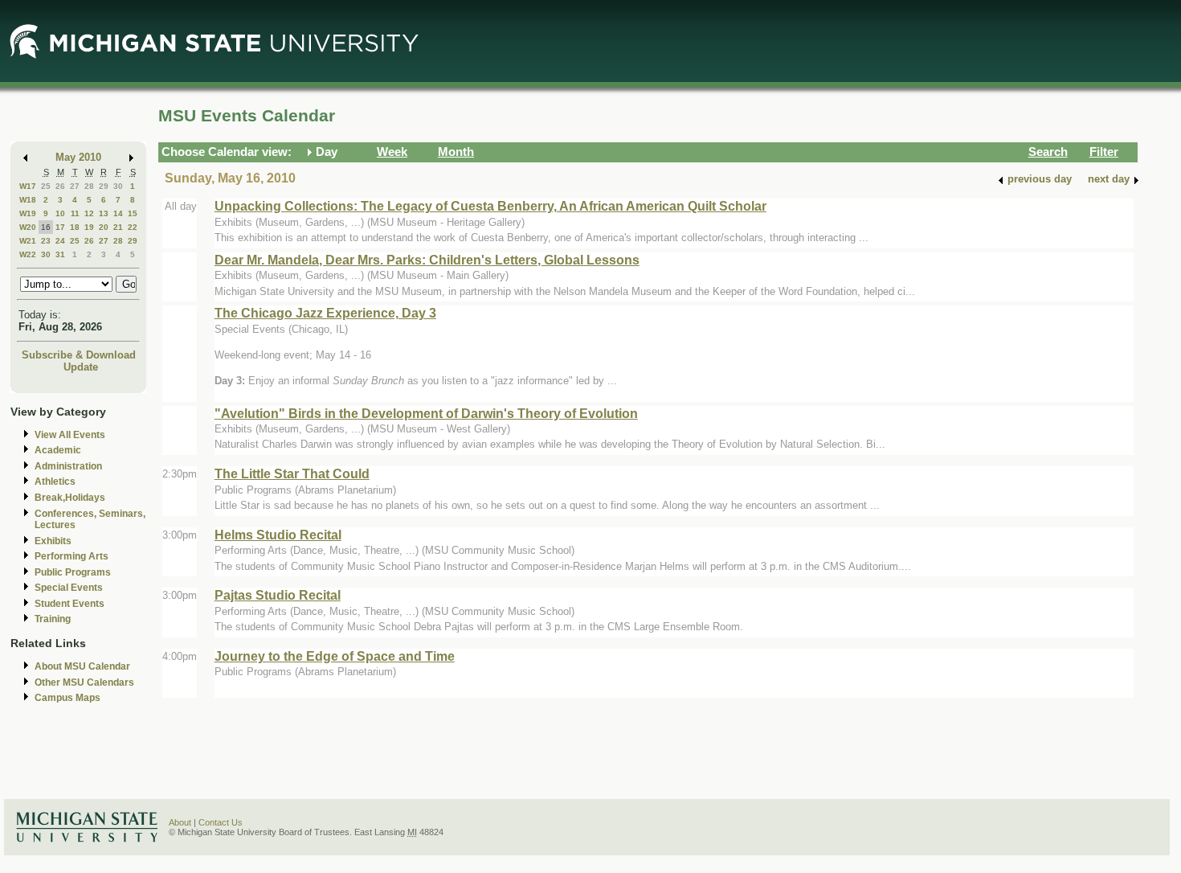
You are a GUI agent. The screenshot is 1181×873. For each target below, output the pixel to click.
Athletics (55, 481)
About (180, 822)
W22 (27, 254)
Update (80, 367)
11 (75, 213)
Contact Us (220, 822)
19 (89, 227)
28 (89, 186)
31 (60, 254)
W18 (27, 199)
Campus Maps (67, 697)
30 (118, 186)
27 (75, 186)
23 (46, 240)
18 (75, 227)
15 (132, 213)
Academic (58, 450)
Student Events (69, 603)
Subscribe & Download (79, 355)
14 (118, 213)
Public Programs (73, 572)
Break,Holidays (70, 497)
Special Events (69, 587)
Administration (68, 466)
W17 (27, 186)
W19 (27, 213)
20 (103, 227)
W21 (27, 240)
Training (53, 619)
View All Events (70, 435)
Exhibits (53, 541)
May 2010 (78, 157)
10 (60, 213)
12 (89, 213)
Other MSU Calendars (84, 682)
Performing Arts (71, 556)
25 (46, 186)
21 (118, 227)
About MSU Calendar (82, 666)
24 (60, 240)
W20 (27, 227)
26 (60, 186)
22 (132, 227)
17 (60, 227)
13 (103, 213)
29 (103, 186)
